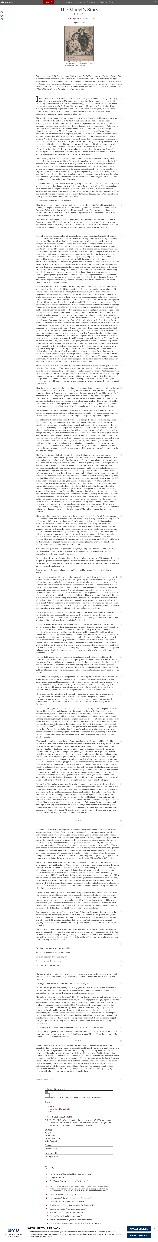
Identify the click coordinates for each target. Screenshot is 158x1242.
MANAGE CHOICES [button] (139, 1228)
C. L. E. (80, 14)
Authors (69, 2)
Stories (59, 2)
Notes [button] (49, 1168)
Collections (91, 2)
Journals (79, 2)
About (111, 2)
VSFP (49, 2)
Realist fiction (55, 1111)
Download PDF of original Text (63, 1097)
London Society (69, 18)
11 (46, 1183)
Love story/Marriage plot (60, 1109)
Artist (52, 1106)
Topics (102, 2)
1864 (92, 18)
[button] (113, 98)
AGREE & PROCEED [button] (139, 1235)
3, (46, 1181)
